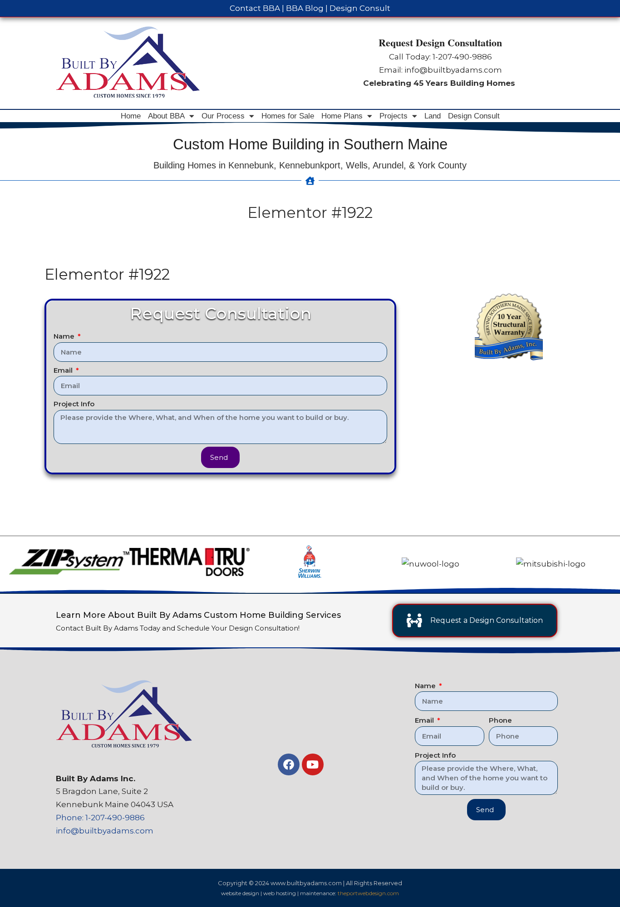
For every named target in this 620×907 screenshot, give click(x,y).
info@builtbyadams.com (453, 69)
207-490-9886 (465, 56)
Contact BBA (255, 8)
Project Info (74, 403)
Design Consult (360, 8)
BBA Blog (305, 8)
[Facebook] (289, 764)
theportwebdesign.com (368, 893)
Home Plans (342, 116)
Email (64, 370)
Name (65, 336)
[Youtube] (313, 764)
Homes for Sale (287, 116)
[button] (19, 564)
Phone (500, 720)
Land (432, 116)
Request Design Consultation (440, 42)
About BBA (166, 116)
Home (131, 116)
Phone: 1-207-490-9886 (100, 817)
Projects (393, 116)
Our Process (223, 116)
